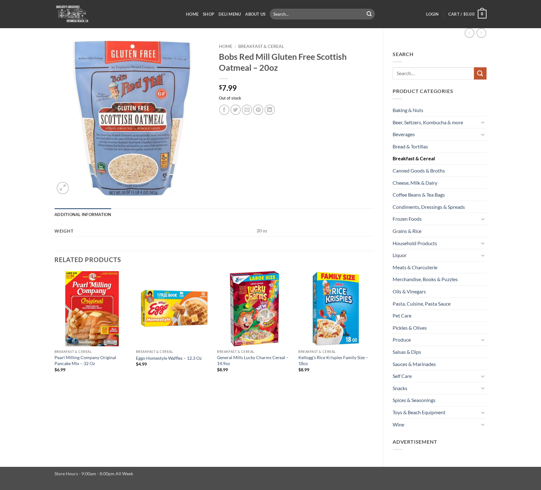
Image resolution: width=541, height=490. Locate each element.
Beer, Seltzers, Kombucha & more (428, 122)
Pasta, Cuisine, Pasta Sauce (422, 304)
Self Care (402, 376)
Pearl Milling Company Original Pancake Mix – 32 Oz (85, 360)
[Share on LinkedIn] (270, 110)
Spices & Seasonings (414, 400)
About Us (255, 14)
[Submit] (369, 14)
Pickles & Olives (410, 328)
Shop (208, 14)
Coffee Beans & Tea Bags (419, 195)
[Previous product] (481, 33)
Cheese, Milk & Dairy (415, 183)
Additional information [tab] (82, 214)
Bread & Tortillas (410, 146)
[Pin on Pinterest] (258, 110)
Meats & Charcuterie (415, 267)
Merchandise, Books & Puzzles (425, 279)
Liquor (400, 255)
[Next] (373, 327)
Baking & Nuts (408, 110)
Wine (398, 424)
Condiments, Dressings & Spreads (429, 207)
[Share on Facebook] (224, 110)
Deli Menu (230, 14)
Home (192, 14)
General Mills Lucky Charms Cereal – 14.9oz (253, 360)
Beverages (404, 134)
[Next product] (469, 33)
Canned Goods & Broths (419, 170)
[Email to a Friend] (247, 110)
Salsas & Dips (407, 352)
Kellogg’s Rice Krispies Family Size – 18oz (333, 360)
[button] (432, 14)
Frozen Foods (407, 219)
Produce (402, 340)
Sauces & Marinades (414, 364)
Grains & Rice (407, 231)
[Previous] (54, 327)
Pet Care (402, 315)
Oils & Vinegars (409, 291)
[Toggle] (483, 122)
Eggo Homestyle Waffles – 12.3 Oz (169, 358)
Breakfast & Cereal (414, 158)
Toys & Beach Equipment (419, 412)
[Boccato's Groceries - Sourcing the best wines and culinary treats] (115, 14)
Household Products (415, 243)
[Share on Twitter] (235, 110)
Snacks (400, 388)
